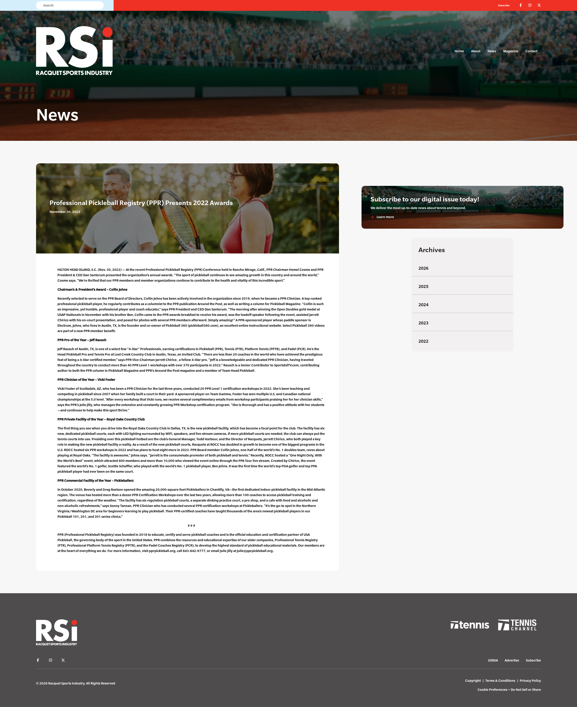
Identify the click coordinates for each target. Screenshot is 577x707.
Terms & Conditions (500, 680)
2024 (423, 304)
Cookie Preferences (492, 689)
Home (459, 51)
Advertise (512, 660)
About (475, 51)
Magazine (510, 51)
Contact (531, 51)
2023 (423, 323)
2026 (423, 268)
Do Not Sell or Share (526, 689)
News (492, 51)
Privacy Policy (530, 680)
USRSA (493, 660)
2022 (423, 341)
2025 (423, 286)
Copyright (473, 680)
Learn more (385, 217)
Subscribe (504, 5)
